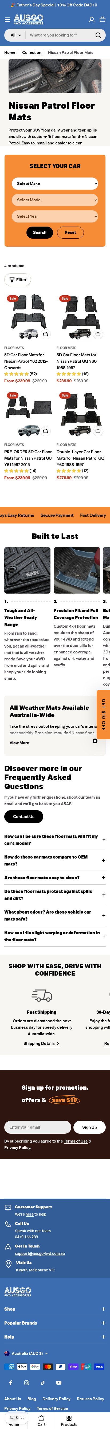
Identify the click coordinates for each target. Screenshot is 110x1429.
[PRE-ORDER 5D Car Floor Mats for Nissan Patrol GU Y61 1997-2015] (28, 414)
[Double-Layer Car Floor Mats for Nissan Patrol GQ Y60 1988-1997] (81, 414)
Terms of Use (76, 1141)
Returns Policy (90, 1399)
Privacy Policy (17, 1408)
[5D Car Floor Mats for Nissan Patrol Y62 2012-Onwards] (28, 317)
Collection (31, 52)
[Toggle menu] (7, 19)
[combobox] (55, 35)
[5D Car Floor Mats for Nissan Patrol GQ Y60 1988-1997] (81, 317)
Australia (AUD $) (27, 1353)
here (30, 1214)
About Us (12, 1399)
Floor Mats (14, 348)
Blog (32, 1399)
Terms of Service (52, 1408)
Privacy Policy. (17, 1147)
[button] (103, 714)
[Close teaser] (95, 741)
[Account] (92, 19)
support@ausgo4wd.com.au (40, 1253)
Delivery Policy (56, 1399)
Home (9, 52)
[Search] (98, 35)
